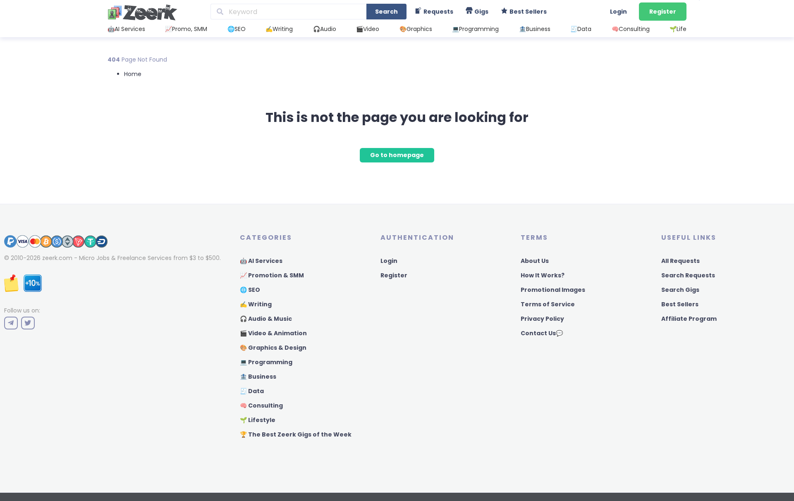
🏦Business (534, 29)
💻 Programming (266, 362)
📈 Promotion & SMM (272, 275)
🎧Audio (324, 29)
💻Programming (475, 29)
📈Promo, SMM (186, 29)
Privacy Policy (542, 319)
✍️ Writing (256, 304)
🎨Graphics (415, 29)
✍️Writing (279, 29)
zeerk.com (57, 258)
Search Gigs (680, 290)
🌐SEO (236, 29)
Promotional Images (553, 290)
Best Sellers (679, 304)
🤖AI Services (126, 29)
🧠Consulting (631, 29)
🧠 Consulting (261, 405)
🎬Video (367, 29)
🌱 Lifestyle (257, 420)
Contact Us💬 (542, 333)
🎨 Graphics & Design (273, 348)
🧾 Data (252, 391)
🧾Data (580, 29)
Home (132, 74)
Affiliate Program (689, 319)
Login (618, 11)
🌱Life (678, 29)
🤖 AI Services (261, 261)
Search (386, 11)
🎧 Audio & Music (266, 319)
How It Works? (542, 275)
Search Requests (688, 275)
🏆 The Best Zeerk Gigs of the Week (296, 434)
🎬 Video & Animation (273, 333)
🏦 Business (258, 376)
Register (662, 11)
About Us (535, 261)
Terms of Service (548, 304)
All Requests (680, 261)
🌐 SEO (250, 290)
